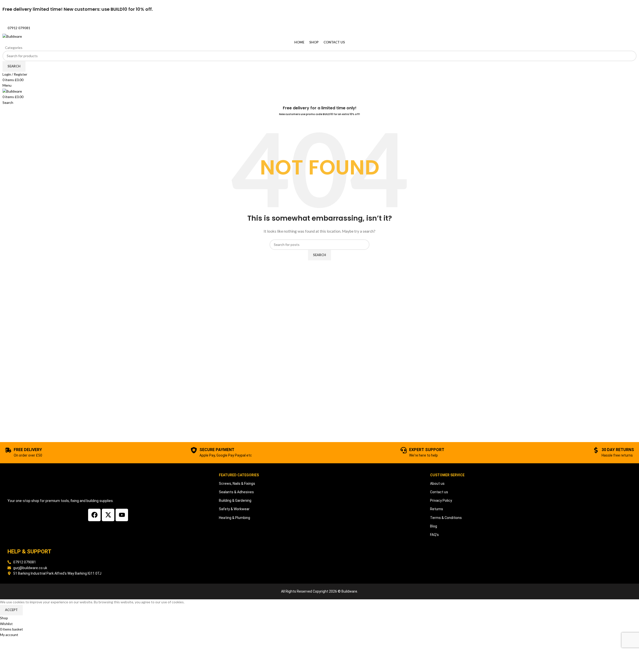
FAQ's (434, 535)
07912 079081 (18, 28)
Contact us (439, 492)
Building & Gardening (235, 500)
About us (437, 484)
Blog (433, 526)
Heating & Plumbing (234, 518)
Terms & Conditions (446, 518)
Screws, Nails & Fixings (237, 484)
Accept (11, 610)
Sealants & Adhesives (236, 492)
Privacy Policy (441, 500)
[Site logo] (12, 36)
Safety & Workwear (234, 509)
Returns (436, 509)
